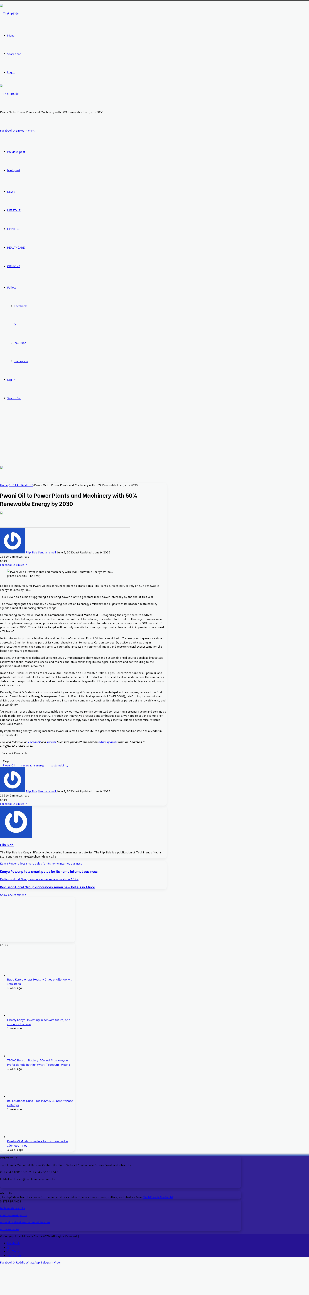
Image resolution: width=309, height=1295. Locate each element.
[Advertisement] (154, 439)
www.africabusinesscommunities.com (25, 1222)
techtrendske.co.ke (12, 1208)
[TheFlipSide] (9, 13)
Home (4, 485)
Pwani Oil (9, 765)
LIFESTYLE (14, 210)
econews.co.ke (9, 1229)
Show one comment (13, 895)
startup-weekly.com (13, 1215)
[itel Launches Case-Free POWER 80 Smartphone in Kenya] (20, 1096)
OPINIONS (13, 229)
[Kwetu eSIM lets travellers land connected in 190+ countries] (20, 1137)
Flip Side (31, 552)
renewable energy (32, 765)
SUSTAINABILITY (21, 485)
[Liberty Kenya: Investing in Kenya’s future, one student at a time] (20, 1015)
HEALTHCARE (16, 247)
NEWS (11, 191)
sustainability (59, 765)
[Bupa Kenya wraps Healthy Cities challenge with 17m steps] (20, 975)
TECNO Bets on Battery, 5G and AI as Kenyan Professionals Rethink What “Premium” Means (38, 1062)
